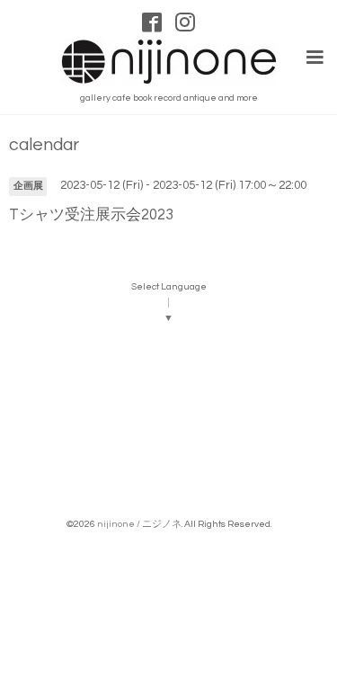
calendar (44, 145)
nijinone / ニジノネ (139, 524)
